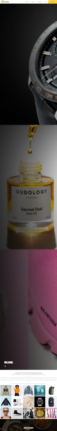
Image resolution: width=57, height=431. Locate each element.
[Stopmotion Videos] (6, 402)
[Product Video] (28, 413)
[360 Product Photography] (51, 390)
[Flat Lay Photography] (28, 390)
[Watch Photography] (40, 402)
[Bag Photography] (51, 402)
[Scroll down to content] (5, 366)
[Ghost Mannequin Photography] (6, 390)
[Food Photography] (40, 413)
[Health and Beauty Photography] (51, 413)
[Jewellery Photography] (28, 402)
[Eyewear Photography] (6, 413)
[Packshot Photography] (17, 402)
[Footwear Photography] (17, 413)
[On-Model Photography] (17, 390)
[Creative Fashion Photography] (40, 390)
